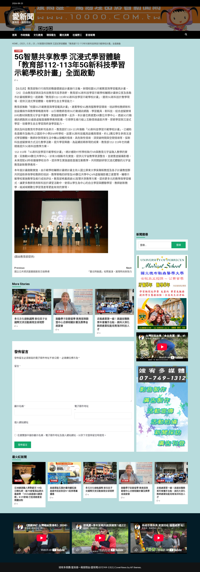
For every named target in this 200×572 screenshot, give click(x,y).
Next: (109, 270)
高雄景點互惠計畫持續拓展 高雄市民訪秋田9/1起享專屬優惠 (64, 491)
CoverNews (121, 567)
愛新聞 (23, 17)
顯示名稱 (19, 406)
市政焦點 (25, 35)
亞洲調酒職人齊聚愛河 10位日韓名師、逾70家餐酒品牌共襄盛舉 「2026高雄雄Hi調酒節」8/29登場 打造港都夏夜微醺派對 (28, 494)
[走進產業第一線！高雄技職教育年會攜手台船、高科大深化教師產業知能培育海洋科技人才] (114, 302)
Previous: (31, 270)
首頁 (14, 35)
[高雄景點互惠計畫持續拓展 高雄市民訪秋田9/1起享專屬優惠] (64, 473)
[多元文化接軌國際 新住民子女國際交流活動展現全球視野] (31, 302)
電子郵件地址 (82, 408)
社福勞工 (77, 35)
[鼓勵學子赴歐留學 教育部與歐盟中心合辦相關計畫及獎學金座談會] (73, 302)
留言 (17, 366)
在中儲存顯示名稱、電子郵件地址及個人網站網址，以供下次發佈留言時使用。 (61, 435)
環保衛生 (51, 35)
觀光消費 (64, 35)
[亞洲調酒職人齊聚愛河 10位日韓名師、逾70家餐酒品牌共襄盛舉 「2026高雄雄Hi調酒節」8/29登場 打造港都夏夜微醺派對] (29, 473)
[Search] (186, 34)
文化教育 (38, 35)
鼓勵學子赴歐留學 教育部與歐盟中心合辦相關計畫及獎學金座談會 (72, 322)
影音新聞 (90, 35)
